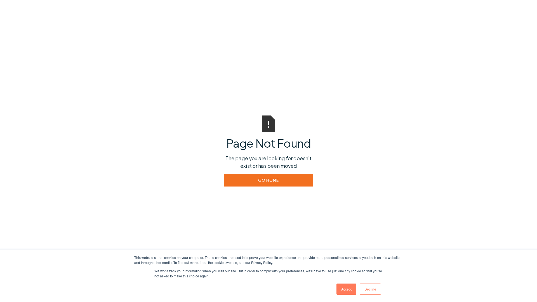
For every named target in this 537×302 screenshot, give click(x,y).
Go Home (268, 180)
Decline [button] (370, 289)
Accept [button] (346, 289)
